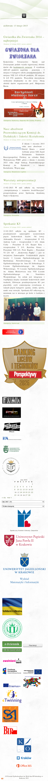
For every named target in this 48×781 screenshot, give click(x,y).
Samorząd (15, 323)
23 (15, 495)
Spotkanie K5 (11, 223)
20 (26, 492)
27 (26, 495)
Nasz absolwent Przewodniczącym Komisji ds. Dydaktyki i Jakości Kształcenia (23, 132)
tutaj (23, 168)
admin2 (29, 44)
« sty (4, 498)
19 (24, 492)
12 (24, 489)
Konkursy (15, 120)
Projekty (38, 120)
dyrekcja (29, 140)
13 (26, 489)
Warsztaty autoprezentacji (19, 180)
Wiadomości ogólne (19, 172)
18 (21, 492)
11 (21, 489)
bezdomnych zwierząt (22, 67)
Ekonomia (15, 215)
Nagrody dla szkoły (27, 120)
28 (29, 495)
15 (32, 489)
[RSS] (2, 778)
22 (32, 492)
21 (29, 492)
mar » (9, 498)
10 (18, 489)
